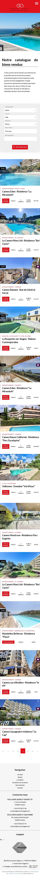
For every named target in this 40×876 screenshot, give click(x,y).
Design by (35, 866)
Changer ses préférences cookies (15, 866)
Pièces (7, 120)
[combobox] (20, 110)
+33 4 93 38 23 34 (20, 808)
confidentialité (33, 871)
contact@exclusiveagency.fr (20, 811)
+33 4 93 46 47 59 (20, 824)
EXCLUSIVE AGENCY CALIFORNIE (20, 815)
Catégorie (9, 107)
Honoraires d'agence (21, 863)
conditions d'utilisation (15, 873)
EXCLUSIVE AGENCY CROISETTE (20, 799)
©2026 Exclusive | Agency (13, 861)
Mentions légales (30, 860)
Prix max (9, 127)
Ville (7, 113)
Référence (9, 135)
